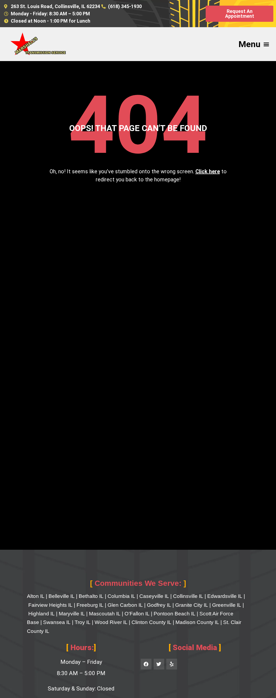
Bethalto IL (91, 596)
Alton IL (35, 596)
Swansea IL (57, 622)
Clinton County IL (151, 622)
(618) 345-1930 (125, 6)
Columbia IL (121, 596)
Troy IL (83, 622)
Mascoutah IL (104, 613)
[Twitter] (159, 664)
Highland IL (41, 613)
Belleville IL (62, 596)
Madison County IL (197, 622)
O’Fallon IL (137, 613)
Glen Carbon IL (125, 605)
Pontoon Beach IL (174, 613)
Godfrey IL (159, 605)
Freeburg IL (90, 605)
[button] (266, 44)
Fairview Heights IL (50, 605)
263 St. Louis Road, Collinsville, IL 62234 (55, 6)
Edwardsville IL (224, 596)
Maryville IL (72, 613)
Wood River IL (111, 622)
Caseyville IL (154, 596)
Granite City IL (191, 605)
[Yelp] (171, 664)
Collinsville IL (188, 596)
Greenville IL (226, 605)
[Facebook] (146, 664)
